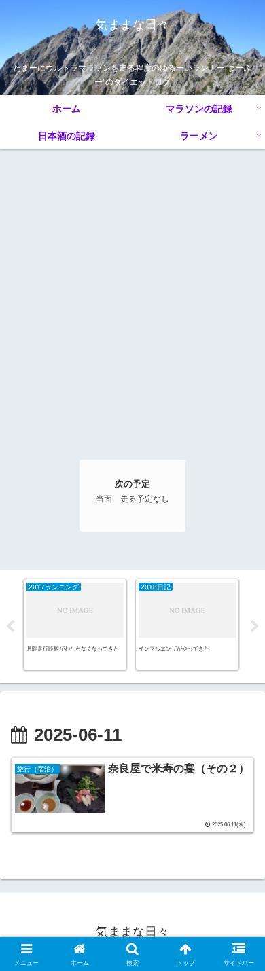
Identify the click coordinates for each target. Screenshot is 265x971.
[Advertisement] (132, 288)
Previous (10, 627)
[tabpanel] (75, 624)
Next (255, 627)
